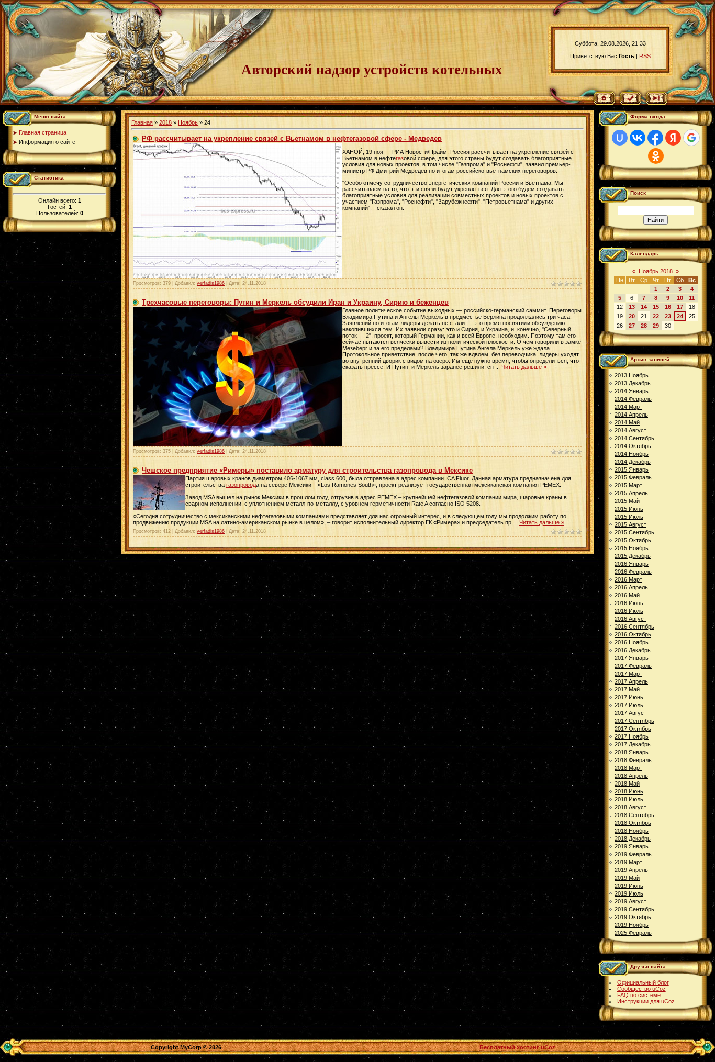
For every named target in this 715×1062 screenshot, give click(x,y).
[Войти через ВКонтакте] (637, 138)
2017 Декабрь (633, 744)
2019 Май (627, 878)
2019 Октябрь (633, 917)
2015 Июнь (629, 509)
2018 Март (628, 768)
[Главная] (604, 102)
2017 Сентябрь (634, 721)
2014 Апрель (631, 414)
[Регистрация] (630, 102)
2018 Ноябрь (632, 831)
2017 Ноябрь (632, 736)
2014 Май (627, 422)
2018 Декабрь (633, 838)
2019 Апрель (631, 870)
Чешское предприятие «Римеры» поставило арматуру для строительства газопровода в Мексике (307, 470)
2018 (165, 122)
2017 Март (628, 673)
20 (632, 316)
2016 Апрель (631, 587)
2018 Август (630, 807)
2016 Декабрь (633, 650)
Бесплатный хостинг (509, 1047)
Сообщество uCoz (641, 989)
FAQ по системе (639, 995)
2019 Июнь (629, 885)
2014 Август (630, 430)
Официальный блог (643, 982)
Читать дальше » (523, 367)
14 (644, 307)
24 (680, 316)
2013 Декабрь (633, 383)
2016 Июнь (629, 603)
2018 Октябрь (633, 823)
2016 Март (628, 579)
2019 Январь (632, 846)
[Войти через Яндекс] (673, 138)
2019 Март (628, 862)
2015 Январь (632, 469)
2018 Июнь (629, 791)
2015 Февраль (633, 477)
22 (656, 316)
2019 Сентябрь (634, 909)
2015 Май (627, 501)
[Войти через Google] (691, 137)
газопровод (241, 485)
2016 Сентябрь (634, 626)
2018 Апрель (631, 776)
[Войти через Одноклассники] (656, 156)
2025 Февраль (633, 933)
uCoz (548, 1047)
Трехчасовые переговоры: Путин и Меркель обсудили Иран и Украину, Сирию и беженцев (295, 302)
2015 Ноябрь (632, 548)
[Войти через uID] (620, 138)
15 (656, 307)
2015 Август (630, 524)
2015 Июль (629, 516)
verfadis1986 (211, 283)
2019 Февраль (633, 854)
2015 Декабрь (633, 556)
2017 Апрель (631, 681)
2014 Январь (632, 391)
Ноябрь (188, 122)
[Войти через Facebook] (655, 138)
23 (668, 316)
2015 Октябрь (633, 540)
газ (400, 158)
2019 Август (630, 901)
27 (632, 325)
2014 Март (628, 407)
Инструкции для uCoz (646, 1001)
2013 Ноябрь (632, 375)
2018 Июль (629, 799)
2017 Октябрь (633, 728)
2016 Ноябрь (632, 642)
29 (656, 325)
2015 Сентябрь (634, 532)
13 (632, 307)
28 (644, 325)
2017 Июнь (629, 697)
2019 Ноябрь (632, 925)
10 (680, 298)
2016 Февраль (633, 571)
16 (668, 307)
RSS (645, 56)
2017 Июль (629, 705)
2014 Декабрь (633, 462)
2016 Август (630, 619)
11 (692, 298)
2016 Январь (632, 564)
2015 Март (628, 485)
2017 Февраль (633, 666)
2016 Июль (629, 611)
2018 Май (627, 783)
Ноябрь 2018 (656, 271)
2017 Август (630, 713)
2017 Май (627, 689)
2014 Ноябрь (632, 454)
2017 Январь (632, 658)
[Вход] (656, 102)
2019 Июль (629, 893)
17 (680, 307)
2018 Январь (632, 752)
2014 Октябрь (633, 446)
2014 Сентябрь (634, 438)
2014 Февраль (633, 399)
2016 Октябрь (633, 634)
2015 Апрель (631, 493)
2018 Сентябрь (634, 815)
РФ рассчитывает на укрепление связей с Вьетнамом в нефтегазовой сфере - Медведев (292, 138)
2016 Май (627, 595)
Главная (142, 122)
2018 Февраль (633, 760)
